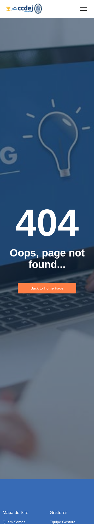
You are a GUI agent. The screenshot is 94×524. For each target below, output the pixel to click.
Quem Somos (14, 522)
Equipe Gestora (62, 522)
